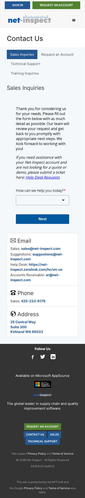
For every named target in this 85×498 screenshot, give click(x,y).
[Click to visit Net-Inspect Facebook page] (32, 357)
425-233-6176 (33, 301)
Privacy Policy (37, 453)
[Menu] (74, 20)
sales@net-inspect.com (41, 248)
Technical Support (42, 441)
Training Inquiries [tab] (25, 73)
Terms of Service (62, 453)
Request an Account (56, 5)
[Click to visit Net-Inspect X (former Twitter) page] (42, 357)
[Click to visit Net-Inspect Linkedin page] (53, 357)
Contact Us (35, 434)
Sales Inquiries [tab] (22, 54)
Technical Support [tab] (25, 64)
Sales (54, 434)
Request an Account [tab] (57, 54)
